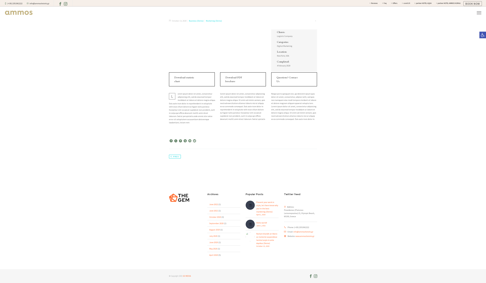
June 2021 (213, 210)
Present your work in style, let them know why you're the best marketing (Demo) (267, 207)
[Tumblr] (185, 140)
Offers (395, 3)
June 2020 (213, 242)
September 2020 (216, 223)
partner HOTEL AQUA (424, 3)
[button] (482, 35)
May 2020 (213, 248)
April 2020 (213, 255)
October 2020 (215, 217)
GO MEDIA (187, 276)
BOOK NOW (472, 3)
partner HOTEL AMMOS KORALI (449, 3)
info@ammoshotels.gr (303, 231)
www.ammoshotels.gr (304, 236)
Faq (385, 3)
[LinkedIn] (189, 140)
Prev (176, 156)
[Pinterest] (180, 140)
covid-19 (406, 3)
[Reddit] (194, 140)
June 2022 (213, 204)
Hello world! (261, 222)
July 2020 (213, 236)
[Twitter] (175, 140)
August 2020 (214, 229)
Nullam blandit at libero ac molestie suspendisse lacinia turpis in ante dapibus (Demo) (266, 238)
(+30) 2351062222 (301, 227)
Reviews (374, 3)
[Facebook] (60, 4)
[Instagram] (65, 4)
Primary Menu (479, 13)
